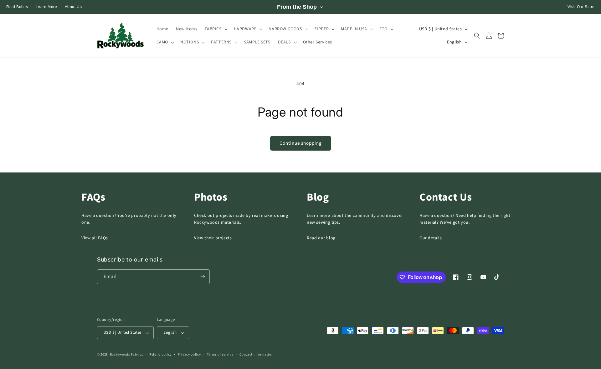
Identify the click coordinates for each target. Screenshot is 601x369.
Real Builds (17, 7)
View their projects (213, 238)
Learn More (46, 7)
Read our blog (321, 238)
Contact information (256, 354)
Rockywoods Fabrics (126, 354)
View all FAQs (94, 238)
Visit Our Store (581, 7)
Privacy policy (189, 354)
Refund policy (160, 354)
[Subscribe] (202, 276)
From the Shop (297, 7)
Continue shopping (301, 143)
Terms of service (220, 354)
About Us (73, 7)
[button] (215, 29)
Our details (430, 238)
